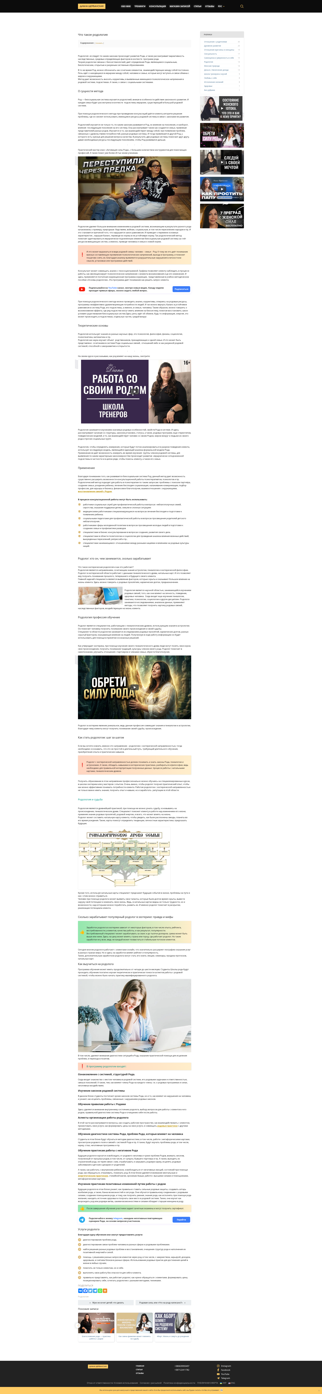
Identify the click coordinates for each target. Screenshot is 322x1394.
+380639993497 (182, 1366)
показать (99, 43)
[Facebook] (85, 1291)
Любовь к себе (210, 78)
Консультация (157, 6)
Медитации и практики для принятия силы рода (173, 1337)
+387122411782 (182, 1369)
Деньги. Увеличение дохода (216, 70)
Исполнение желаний (213, 82)
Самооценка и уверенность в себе (219, 58)
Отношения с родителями (215, 42)
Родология (83, 1296)
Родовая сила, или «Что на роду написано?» (161, 1302)
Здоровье (208, 86)
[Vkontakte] (80, 1291)
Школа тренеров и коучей (215, 74)
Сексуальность (210, 54)
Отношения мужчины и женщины (219, 50)
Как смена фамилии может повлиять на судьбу (96, 1337)
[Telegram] (95, 1291)
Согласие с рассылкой (151, 1383)
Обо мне (126, 6)
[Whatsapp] (100, 1291)
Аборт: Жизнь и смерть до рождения (135, 1336)
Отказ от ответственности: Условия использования (112, 1383)
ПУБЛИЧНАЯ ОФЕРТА (207, 1383)
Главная (140, 1366)
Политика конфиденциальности (179, 1383)
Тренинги (139, 6)
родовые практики (167, 1125)
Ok (221, 1390)
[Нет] (319, 1390)
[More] (105, 1291)
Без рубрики (209, 90)
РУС (220, 6)
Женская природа (212, 66)
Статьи (197, 6)
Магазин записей (180, 6)
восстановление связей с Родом (95, 491)
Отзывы (209, 6)
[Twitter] (90, 1291)
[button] (77, 1325)
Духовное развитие (212, 46)
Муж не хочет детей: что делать (108, 1302)
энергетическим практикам (93, 1175)
